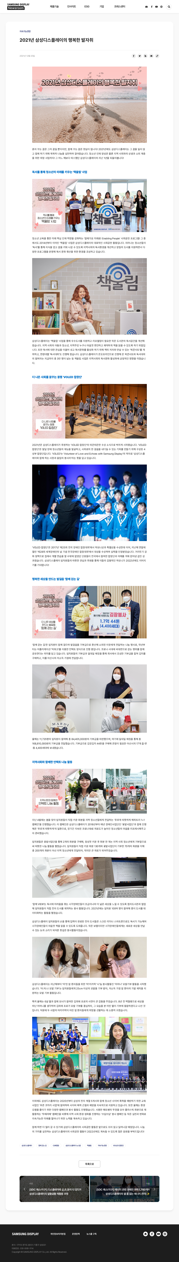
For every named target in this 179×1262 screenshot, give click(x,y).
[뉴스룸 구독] (146, 7)
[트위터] (139, 56)
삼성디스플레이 (27, 1146)
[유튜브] (158, 1234)
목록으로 (89, 1164)
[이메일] (151, 56)
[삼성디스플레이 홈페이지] (145, 1234)
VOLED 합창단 (118, 1146)
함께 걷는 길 (42, 1146)
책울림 (89, 1146)
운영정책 (76, 1234)
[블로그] (145, 56)
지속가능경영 (102, 1146)
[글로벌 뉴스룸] (165, 1234)
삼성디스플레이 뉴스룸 (73, 1146)
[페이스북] (133, 56)
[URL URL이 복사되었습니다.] (157, 56)
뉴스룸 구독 (91, 1234)
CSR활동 (56, 1146)
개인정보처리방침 (57, 1234)
